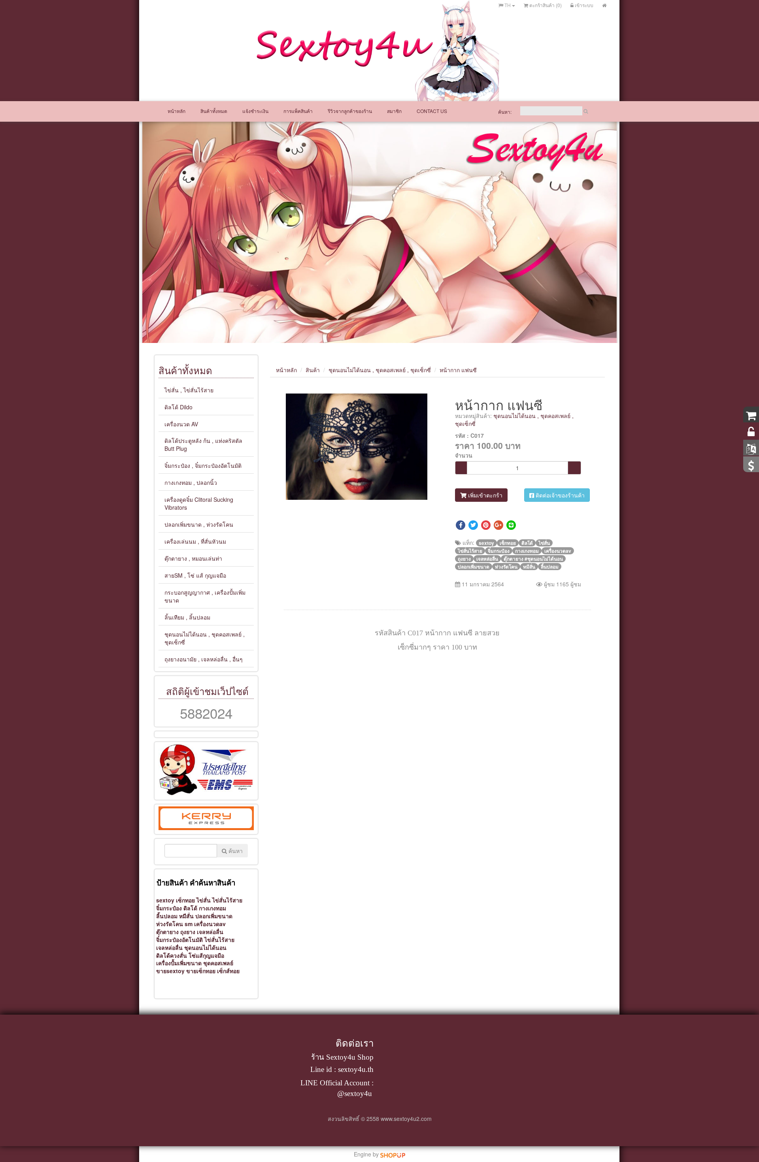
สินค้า (313, 370)
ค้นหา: (505, 111)
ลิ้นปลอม (167, 916)
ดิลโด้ (191, 908)
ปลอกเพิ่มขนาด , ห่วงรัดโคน (198, 524)
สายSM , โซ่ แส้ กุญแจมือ (195, 575)
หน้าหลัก (176, 110)
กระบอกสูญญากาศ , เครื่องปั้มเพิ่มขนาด (204, 596)
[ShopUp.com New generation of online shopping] (392, 1154)
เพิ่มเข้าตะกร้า (484, 495)
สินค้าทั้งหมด (213, 110)
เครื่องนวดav (210, 924)
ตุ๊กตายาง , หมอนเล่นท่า (193, 558)
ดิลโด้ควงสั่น (172, 955)
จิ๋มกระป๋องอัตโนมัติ (179, 940)
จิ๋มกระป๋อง (169, 908)
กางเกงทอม (212, 908)
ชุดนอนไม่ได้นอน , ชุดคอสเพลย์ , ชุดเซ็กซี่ (204, 638)
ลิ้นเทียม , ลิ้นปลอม (187, 617)
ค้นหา (235, 851)
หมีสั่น (187, 916)
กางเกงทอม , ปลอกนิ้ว (190, 482)
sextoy (165, 900)
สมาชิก (394, 110)
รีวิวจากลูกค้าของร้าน (350, 110)
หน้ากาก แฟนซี (458, 370)
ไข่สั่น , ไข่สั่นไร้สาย (188, 390)
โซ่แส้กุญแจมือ (206, 955)
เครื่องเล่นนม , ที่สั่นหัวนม (195, 541)
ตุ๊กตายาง (167, 932)
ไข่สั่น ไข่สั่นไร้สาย (219, 900)
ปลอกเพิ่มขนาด (213, 916)
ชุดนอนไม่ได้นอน (205, 947)
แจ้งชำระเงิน (255, 110)
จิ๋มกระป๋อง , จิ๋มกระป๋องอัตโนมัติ (203, 465)
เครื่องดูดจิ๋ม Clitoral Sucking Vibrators (198, 503)
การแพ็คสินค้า (298, 110)
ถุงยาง (188, 932)
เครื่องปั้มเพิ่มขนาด (179, 963)
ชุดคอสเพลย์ (218, 963)
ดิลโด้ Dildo (178, 407)
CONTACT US (432, 110)
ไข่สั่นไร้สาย (219, 940)
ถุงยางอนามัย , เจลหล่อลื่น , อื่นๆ (203, 659)
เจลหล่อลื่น (210, 932)
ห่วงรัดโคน (170, 924)
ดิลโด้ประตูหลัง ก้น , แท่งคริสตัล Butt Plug (203, 444)
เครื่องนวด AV (181, 424)
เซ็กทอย (186, 900)
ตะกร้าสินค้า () (545, 5)
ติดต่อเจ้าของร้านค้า (559, 495)
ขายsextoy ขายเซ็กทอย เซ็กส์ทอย (197, 971)
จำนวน (463, 455)
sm (189, 924)
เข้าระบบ (583, 5)
